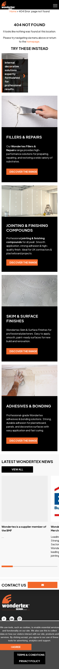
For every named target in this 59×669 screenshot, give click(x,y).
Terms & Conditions (31, 654)
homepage (33, 41)
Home (13, 11)
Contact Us (14, 585)
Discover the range (23, 171)
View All (17, 469)
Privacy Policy (29, 661)
